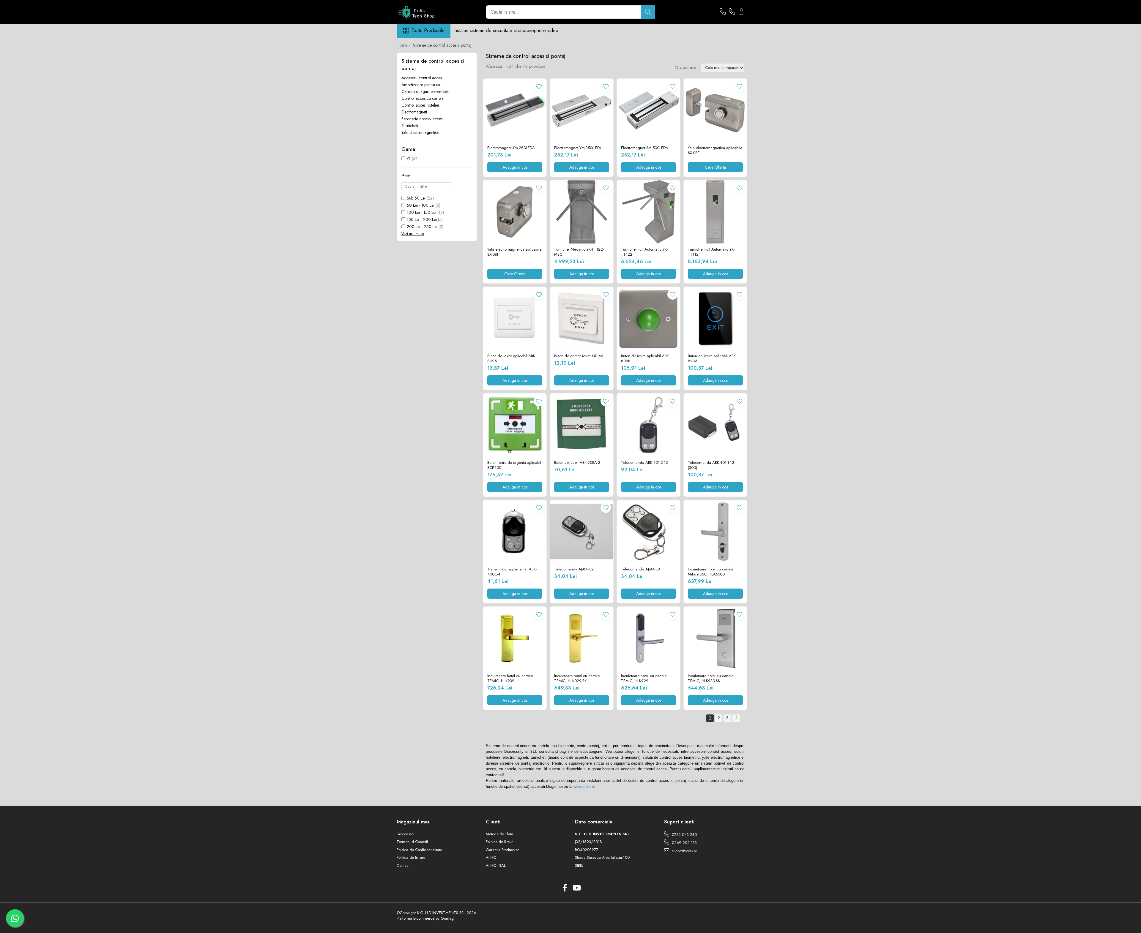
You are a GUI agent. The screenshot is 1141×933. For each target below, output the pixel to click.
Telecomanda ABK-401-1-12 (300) (711, 465)
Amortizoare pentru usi (421, 85)
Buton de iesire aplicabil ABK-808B (645, 359)
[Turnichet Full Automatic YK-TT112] (715, 211)
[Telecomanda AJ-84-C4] (648, 531)
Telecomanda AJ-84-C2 (574, 569)
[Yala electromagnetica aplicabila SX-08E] (715, 110)
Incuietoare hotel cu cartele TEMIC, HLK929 (643, 678)
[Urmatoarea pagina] (736, 718)
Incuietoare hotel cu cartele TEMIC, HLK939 (510, 678)
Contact (403, 865)
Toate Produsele (428, 30)
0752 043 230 (684, 834)
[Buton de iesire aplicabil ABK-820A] (715, 318)
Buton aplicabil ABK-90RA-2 (577, 462)
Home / (404, 45)
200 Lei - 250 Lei (422, 227)
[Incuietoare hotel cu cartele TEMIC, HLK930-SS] (715, 638)
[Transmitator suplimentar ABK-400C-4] (514, 531)
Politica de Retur (499, 842)
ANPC (491, 857)
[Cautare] (648, 12)
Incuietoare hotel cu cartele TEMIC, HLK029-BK (577, 678)
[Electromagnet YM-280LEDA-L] (514, 110)
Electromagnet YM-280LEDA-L (512, 148)
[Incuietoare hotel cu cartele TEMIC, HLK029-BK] (581, 638)
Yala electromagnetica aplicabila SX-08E (715, 151)
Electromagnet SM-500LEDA (644, 148)
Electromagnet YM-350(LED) (577, 148)
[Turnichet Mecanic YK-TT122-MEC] (581, 211)
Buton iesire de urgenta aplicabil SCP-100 (514, 465)
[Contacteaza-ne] (723, 11)
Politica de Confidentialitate (419, 850)
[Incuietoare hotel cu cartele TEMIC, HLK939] (514, 638)
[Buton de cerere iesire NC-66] (581, 318)
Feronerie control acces (421, 119)
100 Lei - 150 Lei (421, 212)
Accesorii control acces (421, 78)
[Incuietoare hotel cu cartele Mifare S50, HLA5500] (715, 531)
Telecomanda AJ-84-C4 (641, 569)
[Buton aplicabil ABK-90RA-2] (581, 425)
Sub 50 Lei (416, 198)
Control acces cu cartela (422, 98)
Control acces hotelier (420, 105)
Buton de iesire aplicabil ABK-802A (511, 359)
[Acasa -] (426, 11)
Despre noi (405, 834)
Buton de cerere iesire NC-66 (578, 356)
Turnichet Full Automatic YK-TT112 (711, 252)
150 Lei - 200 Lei (422, 219)
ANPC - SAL (496, 865)
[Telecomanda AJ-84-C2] (581, 531)
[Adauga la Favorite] (539, 86)
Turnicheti (409, 126)
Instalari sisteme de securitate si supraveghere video (505, 30)
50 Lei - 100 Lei (420, 205)
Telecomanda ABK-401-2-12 (644, 462)
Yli (409, 159)
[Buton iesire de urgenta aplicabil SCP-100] (514, 425)
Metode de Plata (499, 834)
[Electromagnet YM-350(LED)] (581, 110)
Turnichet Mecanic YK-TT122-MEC (579, 252)
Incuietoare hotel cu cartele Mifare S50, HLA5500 (710, 572)
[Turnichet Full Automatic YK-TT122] (648, 211)
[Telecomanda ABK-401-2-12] (648, 425)
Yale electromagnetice (420, 132)
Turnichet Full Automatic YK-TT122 (644, 252)
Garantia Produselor (502, 850)
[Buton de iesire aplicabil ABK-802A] (514, 318)
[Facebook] (565, 888)
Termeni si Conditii (412, 842)
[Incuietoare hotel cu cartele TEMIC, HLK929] (648, 638)
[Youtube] (576, 888)
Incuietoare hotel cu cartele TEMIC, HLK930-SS (710, 678)
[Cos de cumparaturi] (741, 11)
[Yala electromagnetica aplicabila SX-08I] (514, 211)
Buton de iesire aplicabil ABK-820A (712, 359)
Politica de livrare (411, 857)
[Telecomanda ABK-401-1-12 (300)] (715, 425)
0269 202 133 (684, 842)
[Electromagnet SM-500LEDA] (648, 110)
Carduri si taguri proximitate (425, 91)
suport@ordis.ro (684, 851)
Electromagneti (414, 112)
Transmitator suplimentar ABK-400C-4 (512, 572)
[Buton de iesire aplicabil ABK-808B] (648, 318)
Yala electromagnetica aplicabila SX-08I (514, 252)
